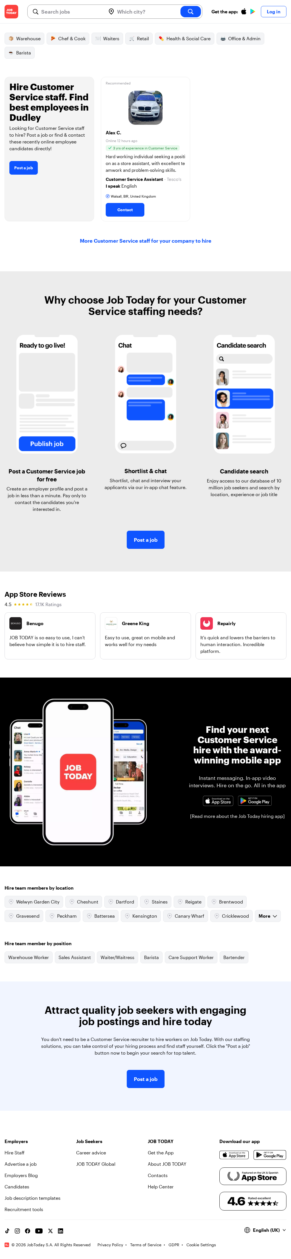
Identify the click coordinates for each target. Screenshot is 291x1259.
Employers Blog (21, 1175)
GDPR (174, 1244)
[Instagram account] (17, 1230)
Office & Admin (244, 38)
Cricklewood (235, 916)
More (264, 916)
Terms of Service (145, 1244)
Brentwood (231, 901)
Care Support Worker (191, 957)
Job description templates (33, 1198)
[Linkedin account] (60, 1230)
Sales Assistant (75, 957)
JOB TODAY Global (95, 1164)
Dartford (125, 901)
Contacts (158, 1175)
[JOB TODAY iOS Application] (218, 801)
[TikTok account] (7, 1230)
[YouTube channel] (39, 1230)
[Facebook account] (27, 1230)
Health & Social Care (189, 38)
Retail (143, 38)
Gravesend (28, 916)
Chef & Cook (72, 38)
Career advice (91, 1152)
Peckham (67, 916)
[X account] (50, 1230)
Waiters (111, 38)
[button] (145, 149)
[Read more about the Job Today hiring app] (237, 816)
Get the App (161, 1152)
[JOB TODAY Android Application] (255, 801)
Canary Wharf (189, 916)
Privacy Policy (110, 1244)
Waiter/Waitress (117, 957)
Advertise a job (21, 1164)
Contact (125, 209)
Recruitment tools (24, 1209)
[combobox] (71, 12)
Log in (273, 11)
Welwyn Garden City (37, 901)
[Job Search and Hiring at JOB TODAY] (11, 11)
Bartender (234, 957)
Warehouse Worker (28, 957)
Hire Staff (14, 1152)
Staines (160, 901)
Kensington (144, 916)
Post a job (23, 167)
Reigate (193, 901)
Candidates (17, 1186)
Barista (23, 52)
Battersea (104, 916)
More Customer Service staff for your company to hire (145, 241)
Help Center (161, 1186)
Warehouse (28, 38)
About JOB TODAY (167, 1164)
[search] (190, 11)
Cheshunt (87, 901)
